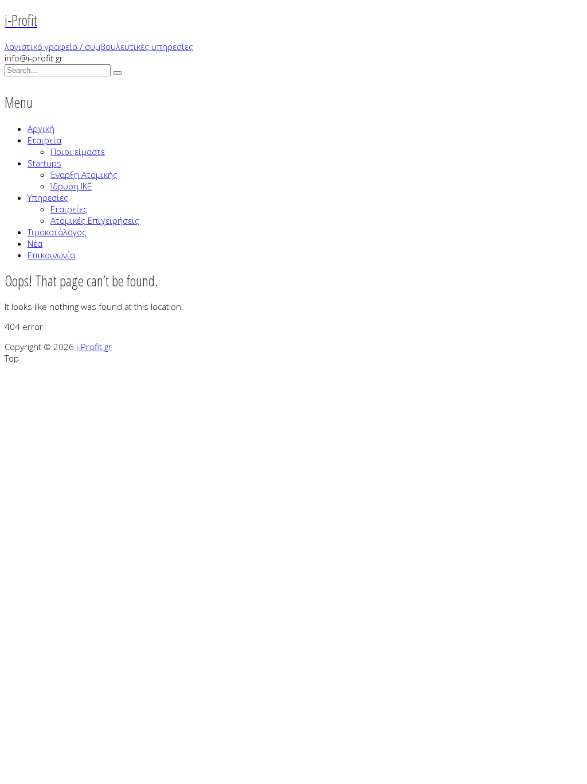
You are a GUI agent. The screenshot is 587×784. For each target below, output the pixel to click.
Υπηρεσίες (48, 197)
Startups (44, 163)
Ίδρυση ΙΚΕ (71, 186)
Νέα (35, 243)
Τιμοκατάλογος (57, 232)
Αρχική (41, 128)
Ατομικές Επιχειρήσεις (94, 220)
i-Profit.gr (94, 346)
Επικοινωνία (51, 255)
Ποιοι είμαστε (77, 151)
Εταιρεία (44, 140)
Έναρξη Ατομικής (84, 174)
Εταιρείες (69, 209)
